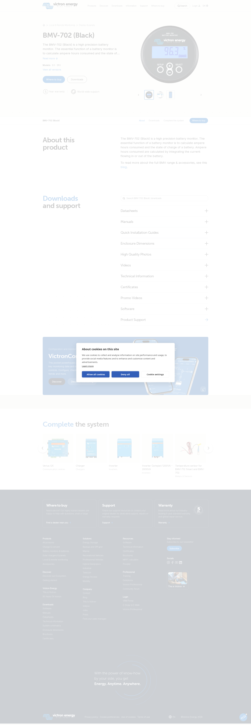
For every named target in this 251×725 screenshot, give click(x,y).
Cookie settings (155, 374)
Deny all (125, 374)
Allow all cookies (96, 374)
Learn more (88, 365)
